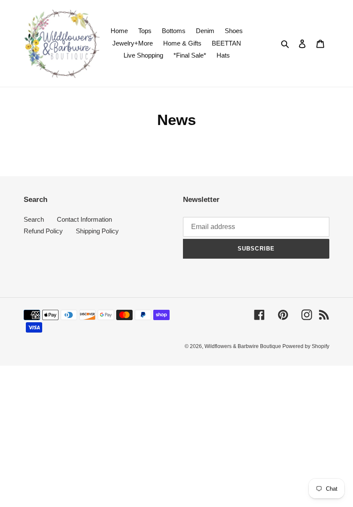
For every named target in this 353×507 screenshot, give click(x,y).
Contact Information (84, 219)
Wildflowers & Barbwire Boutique (243, 346)
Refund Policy (43, 231)
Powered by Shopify (305, 346)
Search (34, 219)
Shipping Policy (97, 231)
